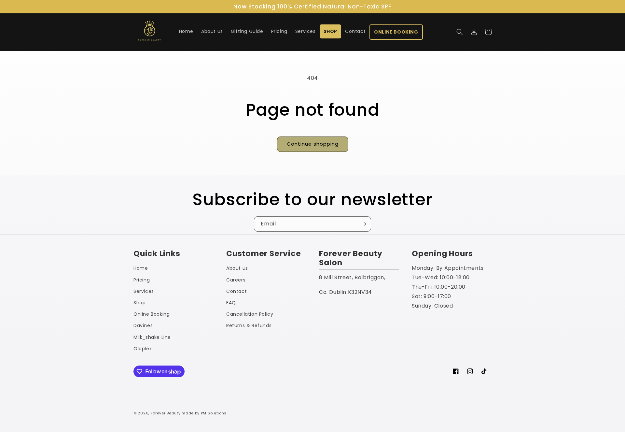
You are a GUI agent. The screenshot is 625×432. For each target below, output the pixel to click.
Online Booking (151, 314)
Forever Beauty (166, 413)
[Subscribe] (363, 224)
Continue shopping (313, 143)
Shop (139, 302)
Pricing (141, 280)
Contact (236, 291)
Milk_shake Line (152, 337)
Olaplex (142, 348)
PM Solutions (214, 413)
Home (140, 268)
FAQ (231, 302)
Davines (143, 325)
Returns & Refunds (248, 325)
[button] (459, 32)
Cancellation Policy (249, 314)
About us (237, 268)
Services (143, 291)
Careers (235, 280)
